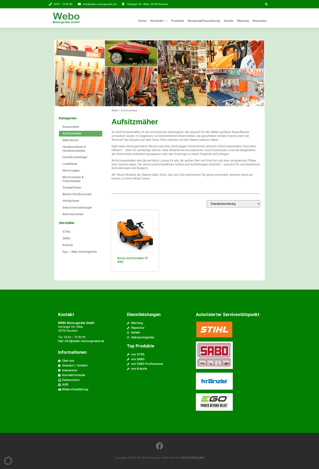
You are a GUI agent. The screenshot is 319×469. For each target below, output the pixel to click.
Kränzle (68, 245)
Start (115, 110)
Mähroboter (71, 140)
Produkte (177, 20)
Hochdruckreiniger (75, 157)
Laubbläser (70, 164)
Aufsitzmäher (72, 133)
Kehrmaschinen (73, 214)
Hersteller (157, 20)
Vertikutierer (71, 201)
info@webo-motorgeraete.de (84, 341)
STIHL (67, 231)
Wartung (243, 20)
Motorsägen (71, 170)
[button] (266, 4)
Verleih (228, 20)
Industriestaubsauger (77, 207)
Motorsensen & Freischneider (73, 179)
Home (142, 20)
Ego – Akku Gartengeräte (80, 251)
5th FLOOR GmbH (192, 457)
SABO (66, 238)
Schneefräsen (72, 187)
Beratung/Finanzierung (204, 20)
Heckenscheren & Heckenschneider (74, 148)
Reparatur (260, 20)
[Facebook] (159, 446)
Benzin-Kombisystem (77, 194)
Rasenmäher (71, 127)
